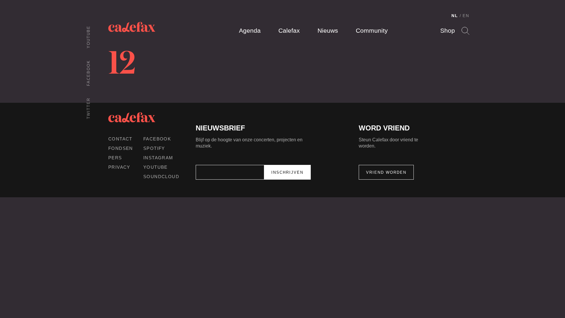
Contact (120, 138)
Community (372, 30)
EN (466, 15)
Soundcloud (161, 176)
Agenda (250, 30)
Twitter (88, 108)
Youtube (88, 37)
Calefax (289, 30)
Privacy (119, 167)
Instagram (158, 157)
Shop (447, 30)
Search (465, 31)
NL (454, 15)
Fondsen (120, 148)
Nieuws (328, 30)
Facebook (88, 73)
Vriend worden (386, 172)
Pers (115, 157)
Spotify (154, 148)
